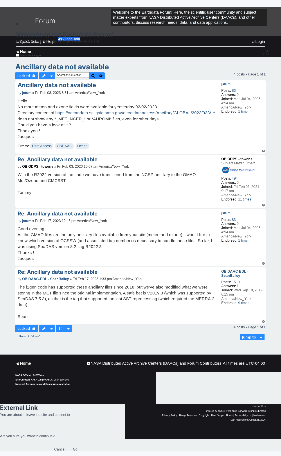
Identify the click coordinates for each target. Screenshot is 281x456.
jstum (226, 84)
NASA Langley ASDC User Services (50, 379)
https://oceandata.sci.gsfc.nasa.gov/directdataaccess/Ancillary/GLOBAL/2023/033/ (133, 112)
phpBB (221, 411)
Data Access (42, 146)
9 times (243, 303)
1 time (243, 111)
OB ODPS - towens (236, 159)
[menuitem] (154, 363)
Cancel (59, 449)
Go (75, 449)
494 (235, 178)
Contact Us (259, 406)
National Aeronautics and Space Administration (42, 384)
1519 (236, 282)
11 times (244, 199)
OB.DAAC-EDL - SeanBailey (234, 274)
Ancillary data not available (62, 67)
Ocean (82, 146)
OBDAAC (64, 146)
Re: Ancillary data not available (57, 159)
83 (234, 90)
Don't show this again (30, 55)
